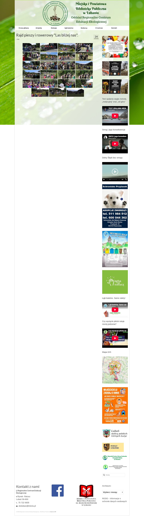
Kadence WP (53, 511)
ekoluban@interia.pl (27, 506)
